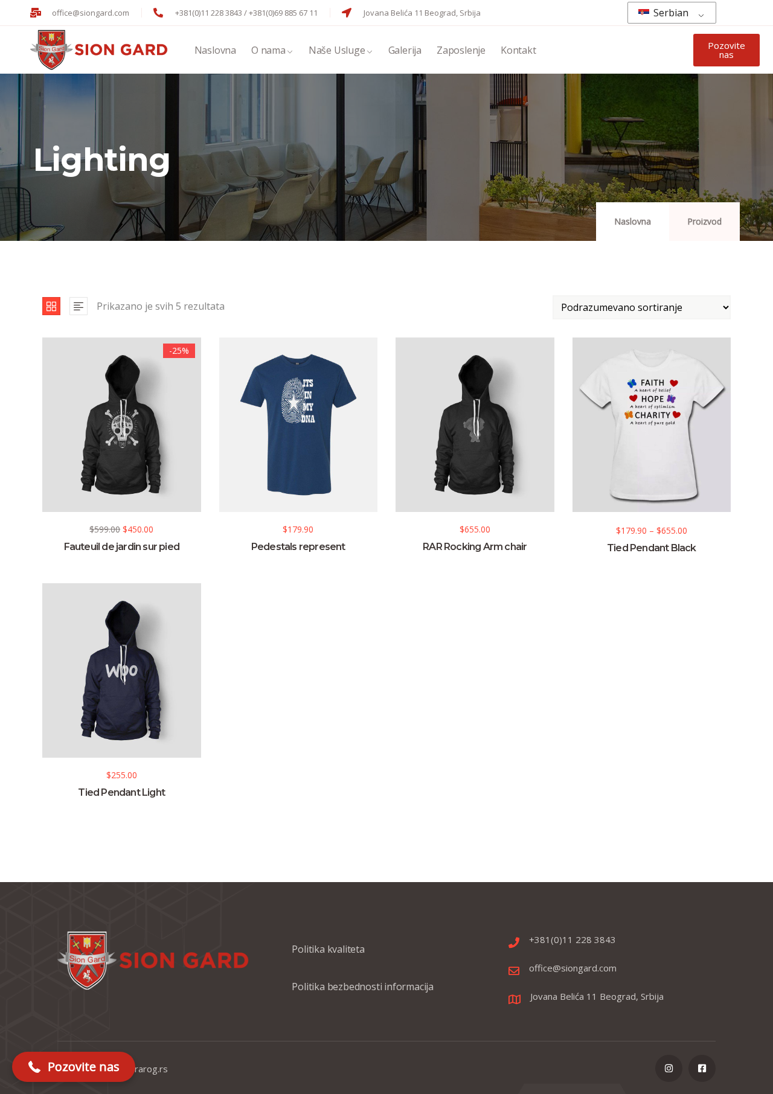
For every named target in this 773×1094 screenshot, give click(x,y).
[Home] (100, 49)
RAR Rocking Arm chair (475, 546)
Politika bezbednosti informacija (363, 986)
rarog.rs (151, 1069)
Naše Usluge (337, 50)
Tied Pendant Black (651, 548)
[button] (73, 1067)
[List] (78, 306)
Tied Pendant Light (121, 792)
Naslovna (215, 50)
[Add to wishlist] (47, 478)
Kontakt (518, 50)
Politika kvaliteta (328, 949)
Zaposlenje (461, 50)
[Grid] (51, 306)
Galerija (405, 50)
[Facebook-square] (702, 1068)
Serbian (669, 12)
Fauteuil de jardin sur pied (121, 546)
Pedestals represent (298, 546)
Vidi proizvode (577, 455)
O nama (268, 50)
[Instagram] (668, 1068)
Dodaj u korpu (47, 454)
